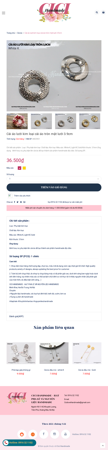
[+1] (24, 202)
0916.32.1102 (56, 202)
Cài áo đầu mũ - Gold (87, 370)
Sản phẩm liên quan (54, 327)
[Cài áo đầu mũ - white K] (54, 353)
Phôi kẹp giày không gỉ (21, 370)
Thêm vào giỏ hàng (54, 187)
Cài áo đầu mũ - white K (54, 370)
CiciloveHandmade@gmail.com (77, 402)
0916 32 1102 (85, 434)
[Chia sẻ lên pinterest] (21, 202)
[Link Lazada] (32, 434)
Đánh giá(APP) (16, 316)
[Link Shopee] (21, 434)
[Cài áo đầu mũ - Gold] (86, 353)
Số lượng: (10, 174)
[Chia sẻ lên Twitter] (18, 202)
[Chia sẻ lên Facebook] (14, 202)
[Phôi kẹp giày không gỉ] (21, 353)
